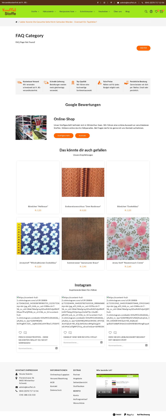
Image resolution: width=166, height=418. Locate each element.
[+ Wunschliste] (55, 165)
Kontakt (82, 136)
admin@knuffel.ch (27, 387)
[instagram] (104, 3)
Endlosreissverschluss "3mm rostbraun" (83, 206)
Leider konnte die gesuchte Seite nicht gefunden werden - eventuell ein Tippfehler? (58, 22)
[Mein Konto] (151, 11)
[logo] (9, 12)
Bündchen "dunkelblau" (128, 206)
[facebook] (97, 3)
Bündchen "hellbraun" (38, 206)
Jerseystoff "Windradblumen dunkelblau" (38, 263)
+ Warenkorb (38, 210)
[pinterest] (111, 3)
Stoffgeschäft (63, 136)
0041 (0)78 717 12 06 (28, 391)
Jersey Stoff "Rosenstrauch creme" (128, 263)
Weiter (143, 48)
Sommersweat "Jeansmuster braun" (83, 263)
